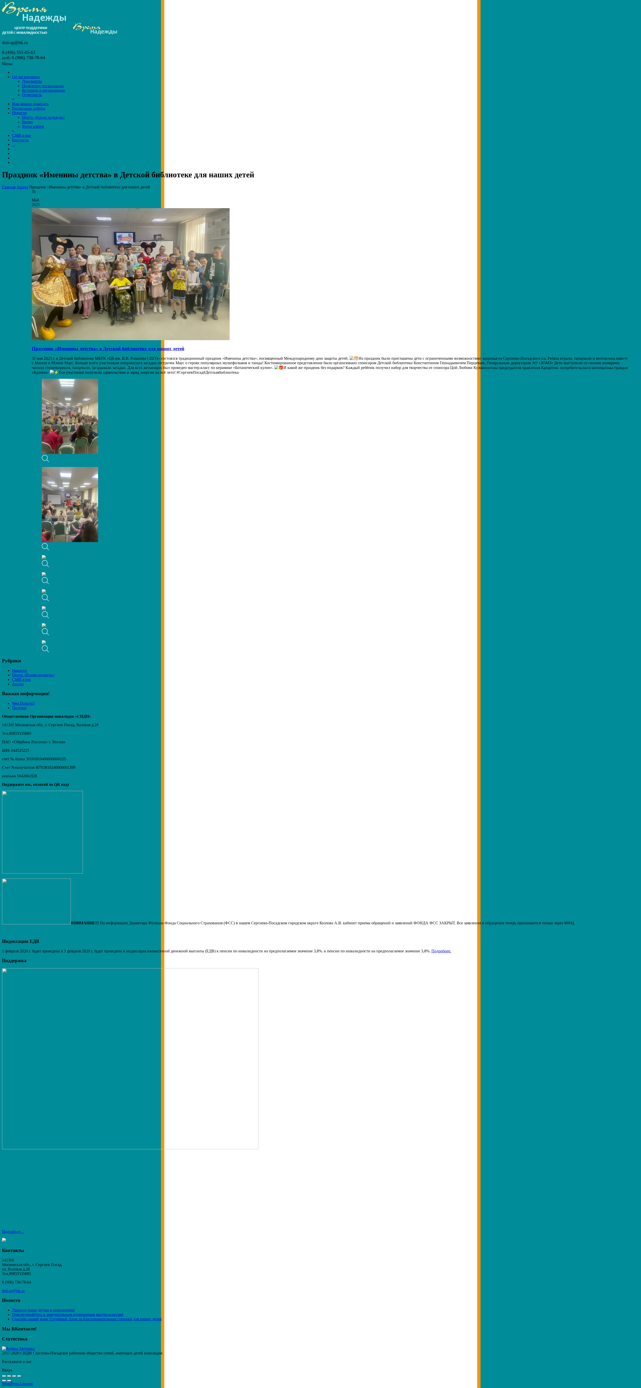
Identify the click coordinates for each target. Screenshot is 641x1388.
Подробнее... (13, 1231)
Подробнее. (441, 951)
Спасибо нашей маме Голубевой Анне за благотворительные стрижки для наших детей (87, 1319)
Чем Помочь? (23, 703)
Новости (19, 670)
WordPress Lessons (17, 1383)
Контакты (20, 140)
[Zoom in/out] (19, 1376)
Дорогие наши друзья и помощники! (43, 1310)
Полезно (19, 708)
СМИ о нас (21, 679)
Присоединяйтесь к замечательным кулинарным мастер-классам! (67, 1314)
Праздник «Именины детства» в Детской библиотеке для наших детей (108, 348)
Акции (22, 187)
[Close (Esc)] (4, 1376)
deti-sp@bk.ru (13, 1291)
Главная (9, 187)
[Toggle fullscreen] (14, 1376)
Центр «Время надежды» (33, 675)
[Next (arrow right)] (9, 1380)
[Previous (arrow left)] (4, 1380)
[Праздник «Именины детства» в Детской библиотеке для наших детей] (131, 339)
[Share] (9, 1376)
